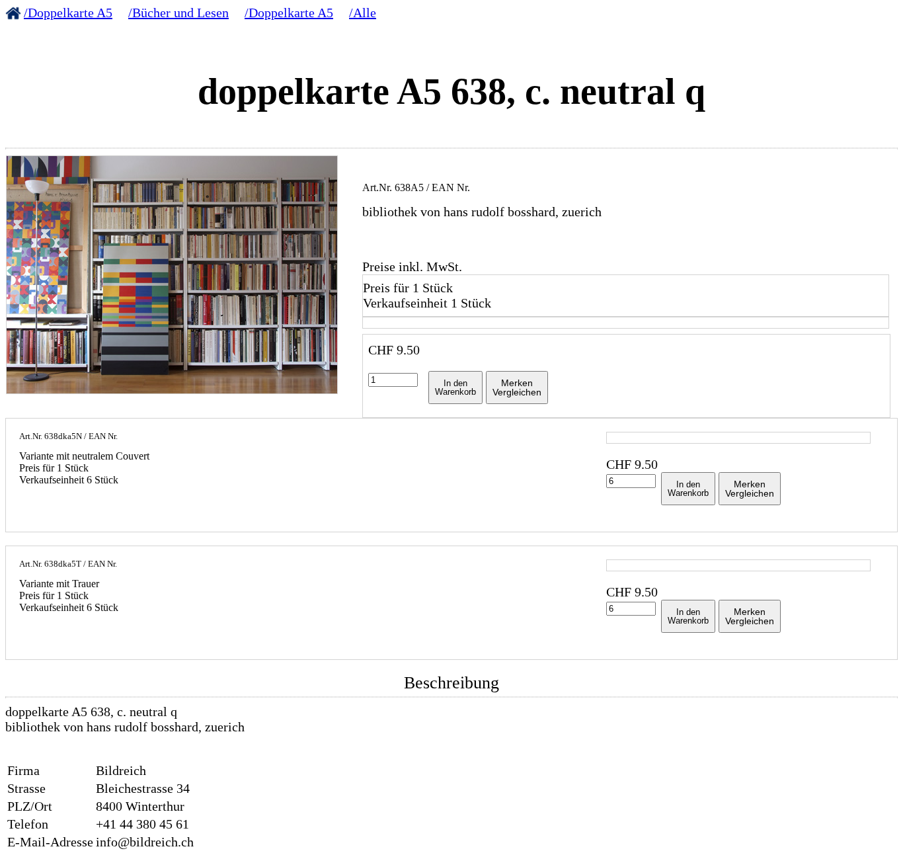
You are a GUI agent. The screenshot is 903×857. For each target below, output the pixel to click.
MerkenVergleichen (516, 387)
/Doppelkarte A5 (68, 12)
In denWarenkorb (455, 387)
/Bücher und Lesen (178, 12)
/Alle (362, 12)
